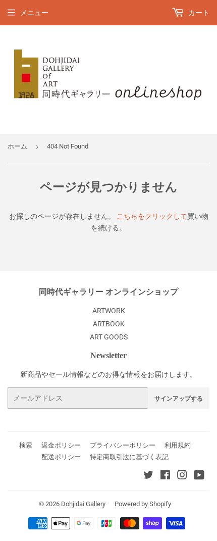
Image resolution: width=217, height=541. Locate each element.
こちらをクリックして (152, 216)
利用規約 (178, 445)
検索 (25, 445)
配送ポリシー (61, 457)
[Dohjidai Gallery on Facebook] (165, 476)
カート (198, 13)
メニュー (34, 13)
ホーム (17, 146)
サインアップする (178, 398)
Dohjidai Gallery (83, 504)
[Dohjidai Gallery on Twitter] (148, 476)
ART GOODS (109, 337)
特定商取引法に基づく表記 (129, 457)
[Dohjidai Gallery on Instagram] (182, 476)
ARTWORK (108, 311)
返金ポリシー (61, 445)
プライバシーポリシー (122, 445)
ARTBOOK (109, 324)
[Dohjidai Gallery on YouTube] (199, 476)
